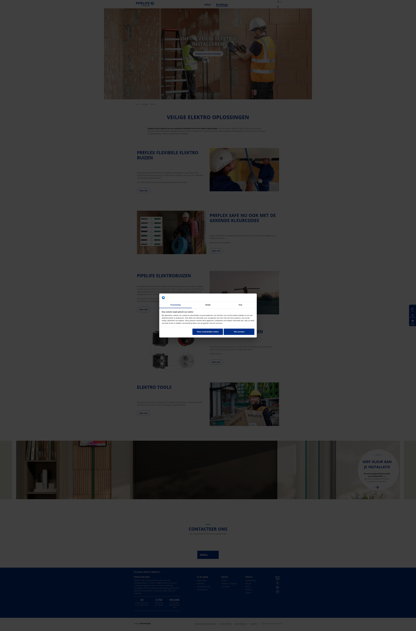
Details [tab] (208, 305)
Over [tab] (240, 305)
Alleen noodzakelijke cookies (208, 332)
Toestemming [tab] (175, 305)
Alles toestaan (239, 332)
